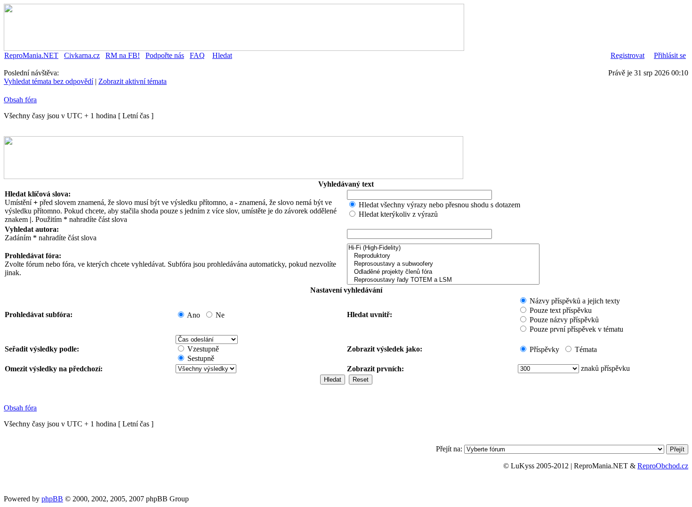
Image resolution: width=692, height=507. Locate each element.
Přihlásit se (670, 55)
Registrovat (627, 55)
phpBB (52, 499)
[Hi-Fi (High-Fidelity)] (443, 248)
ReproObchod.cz (662, 466)
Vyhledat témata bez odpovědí (48, 81)
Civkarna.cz (82, 55)
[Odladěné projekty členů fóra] (443, 272)
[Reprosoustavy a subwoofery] (443, 264)
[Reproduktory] (443, 256)
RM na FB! (122, 55)
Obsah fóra (20, 100)
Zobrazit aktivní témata (132, 81)
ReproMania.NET (31, 55)
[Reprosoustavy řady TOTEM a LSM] (443, 280)
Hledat (222, 55)
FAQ (197, 55)
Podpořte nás (164, 55)
